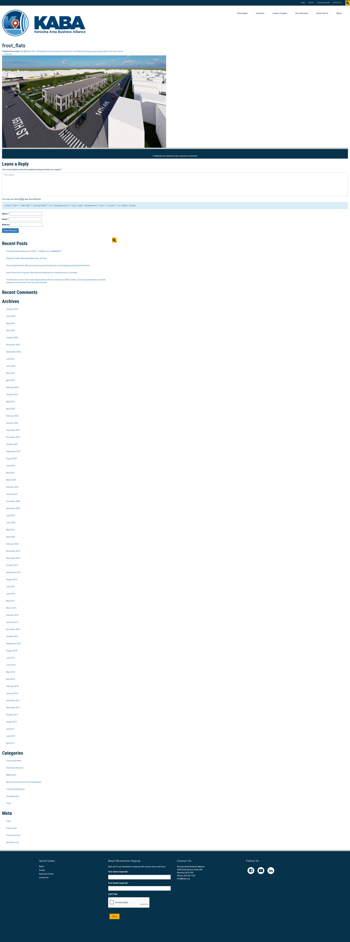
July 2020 (10, 515)
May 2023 (10, 373)
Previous (7, 54)
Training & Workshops (15, 789)
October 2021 (12, 444)
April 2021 (10, 473)
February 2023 (12, 387)
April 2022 (10, 409)
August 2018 (11, 651)
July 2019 (10, 587)
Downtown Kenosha (14, 768)
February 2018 (12, 686)
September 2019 (13, 572)
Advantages (242, 13)
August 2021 (11, 458)
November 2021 (13, 437)
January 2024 (12, 337)
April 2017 (10, 743)
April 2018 (10, 679)
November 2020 (13, 508)
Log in (8, 821)
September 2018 (13, 643)
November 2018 (13, 629)
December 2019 (13, 551)
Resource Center (323, 2)
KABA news (11, 775)
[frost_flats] (84, 101)
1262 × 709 (35, 51)
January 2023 (12, 394)
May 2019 (10, 601)
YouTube (260, 870)
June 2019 (10, 594)
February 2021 (12, 487)
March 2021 (11, 480)
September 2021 (13, 451)
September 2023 (13, 352)
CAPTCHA (112, 894)
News (303, 2)
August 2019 (11, 579)
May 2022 (10, 402)
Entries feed (11, 828)
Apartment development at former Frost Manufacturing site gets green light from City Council (82, 51)
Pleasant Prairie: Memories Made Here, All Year (26, 258)
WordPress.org (12, 842)
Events (311, 2)
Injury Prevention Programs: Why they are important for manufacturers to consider (41, 272)
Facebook (250, 870)
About (339, 13)
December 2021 (13, 430)
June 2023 (10, 366)
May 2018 (10, 672)
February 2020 (12, 544)
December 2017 (13, 700)
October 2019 (12, 565)
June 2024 (10, 316)
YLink (8, 803)
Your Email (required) (119, 883)
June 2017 (10, 736)
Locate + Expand (280, 13)
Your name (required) (119, 872)
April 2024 (10, 330)
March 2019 (11, 608)
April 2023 (10, 380)
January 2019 (12, 622)
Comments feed (13, 835)
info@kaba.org (183, 879)
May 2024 (10, 323)
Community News (13, 761)
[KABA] (43, 23)
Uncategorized (12, 796)
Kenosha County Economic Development (23, 782)
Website (5, 225)
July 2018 (10, 658)
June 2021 (10, 466)
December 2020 (13, 501)
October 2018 (12, 636)
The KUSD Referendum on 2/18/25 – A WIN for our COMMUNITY (33, 251)
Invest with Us (322, 13)
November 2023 (13, 345)
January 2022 (12, 423)
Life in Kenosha (301, 13)
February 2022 (12, 416)
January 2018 (12, 693)
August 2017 (11, 722)
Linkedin (270, 870)
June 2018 (10, 665)
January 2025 (12, 309)
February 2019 (12, 615)
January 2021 (12, 494)
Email (5, 219)
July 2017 (10, 729)
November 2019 (13, 558)
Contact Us (337, 2)
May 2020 (10, 530)
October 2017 (12, 715)
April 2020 (10, 537)
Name (5, 214)
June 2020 (10, 522)
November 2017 (13, 707)
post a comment (190, 156)
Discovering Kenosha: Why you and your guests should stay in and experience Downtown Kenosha (48, 265)
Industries (260, 13)
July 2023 (10, 359)
